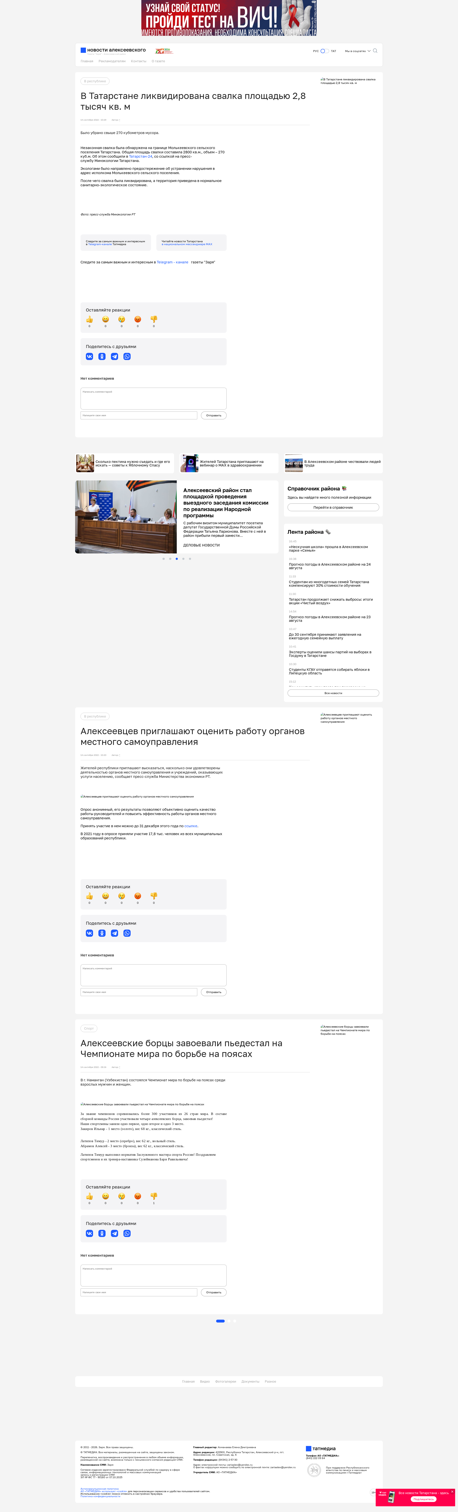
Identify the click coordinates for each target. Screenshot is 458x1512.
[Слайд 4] (183, 559)
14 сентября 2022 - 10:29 (93, 120)
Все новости (333, 693)
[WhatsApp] (127, 356)
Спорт (89, 1028)
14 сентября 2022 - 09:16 (93, 1067)
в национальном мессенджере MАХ (187, 244)
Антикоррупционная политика (100, 1488)
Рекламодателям (112, 61)
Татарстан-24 (140, 156)
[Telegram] (114, 356)
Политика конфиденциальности (100, 1496)
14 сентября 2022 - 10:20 (93, 755)
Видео (205, 1381)
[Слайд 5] (190, 559)
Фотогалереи (225, 1381)
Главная (87, 61)
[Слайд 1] (163, 559)
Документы (250, 1381)
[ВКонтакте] (89, 356)
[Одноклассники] (102, 356)
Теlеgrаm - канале (174, 262)
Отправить (213, 415)
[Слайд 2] (170, 559)
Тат (333, 51)
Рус (316, 51)
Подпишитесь (424, 1499)
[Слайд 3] (177, 559)
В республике (95, 81)
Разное (270, 1381)
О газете (158, 61)
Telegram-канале (100, 244)
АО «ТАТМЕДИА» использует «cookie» (104, 1491)
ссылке (190, 826)
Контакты (138, 61)
